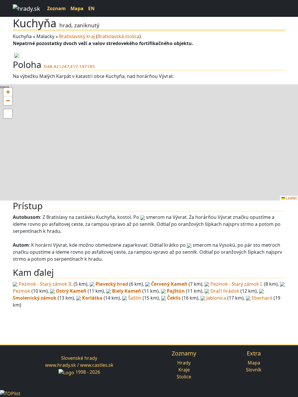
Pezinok (21, 291)
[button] (7, 92)
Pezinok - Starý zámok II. (45, 284)
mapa (148, 142)
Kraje (184, 369)
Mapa (77, 8)
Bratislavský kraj (77, 36)
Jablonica (216, 298)
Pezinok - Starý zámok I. (236, 284)
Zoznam (56, 8)
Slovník (254, 369)
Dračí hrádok (224, 291)
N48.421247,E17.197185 (69, 66)
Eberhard (262, 298)
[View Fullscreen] (7, 113)
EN (91, 8)
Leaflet (291, 197)
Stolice (184, 376)
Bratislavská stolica (118, 36)
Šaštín (134, 298)
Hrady (184, 363)
